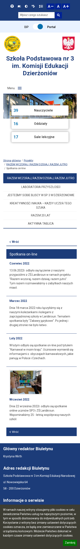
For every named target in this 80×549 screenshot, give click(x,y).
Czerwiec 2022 (19, 263)
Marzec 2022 (18, 301)
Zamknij (70, 543)
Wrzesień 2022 (19, 399)
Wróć (15, 241)
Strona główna (12, 160)
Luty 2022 (15, 338)
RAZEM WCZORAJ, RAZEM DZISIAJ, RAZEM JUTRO (36, 164)
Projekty (28, 160)
